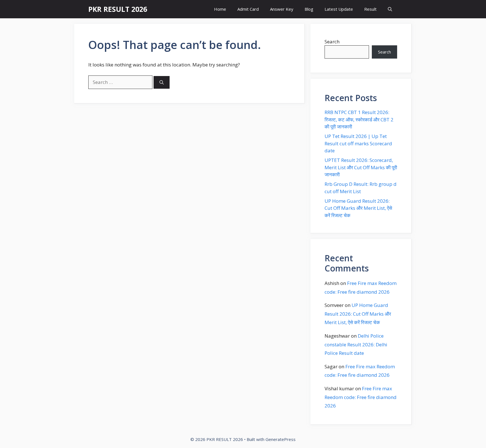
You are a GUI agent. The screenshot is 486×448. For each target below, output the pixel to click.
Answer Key (281, 9)
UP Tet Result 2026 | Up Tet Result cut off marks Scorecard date (358, 143)
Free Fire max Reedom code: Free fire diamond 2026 (361, 397)
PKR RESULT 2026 (117, 9)
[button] (390, 9)
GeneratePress (281, 439)
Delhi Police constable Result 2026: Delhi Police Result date (356, 344)
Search (332, 41)
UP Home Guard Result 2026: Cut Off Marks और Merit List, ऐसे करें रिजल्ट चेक (358, 208)
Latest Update (339, 9)
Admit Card (248, 9)
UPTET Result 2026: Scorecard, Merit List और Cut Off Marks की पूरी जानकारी (361, 167)
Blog (309, 9)
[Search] (162, 82)
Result (370, 9)
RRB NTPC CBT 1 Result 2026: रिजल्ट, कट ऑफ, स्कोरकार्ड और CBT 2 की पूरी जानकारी (359, 119)
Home (220, 9)
